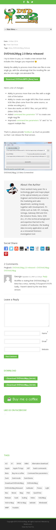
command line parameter (24, 114)
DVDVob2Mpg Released (14, 488)
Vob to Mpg (9, 503)
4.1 (12, 463)
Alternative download (40, 463)
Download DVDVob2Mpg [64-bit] (21, 378)
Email (44, 341)
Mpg (21, 493)
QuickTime (37, 493)
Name (44, 333)
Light (47, 488)
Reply (45, 276)
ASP (28, 468)
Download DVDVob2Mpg (14, 483)
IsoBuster (29, 488)
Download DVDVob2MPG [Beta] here (22, 79)
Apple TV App (18, 468)
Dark (7, 478)
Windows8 (43, 503)
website (32, 503)
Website (45, 349)
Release (27, 48)
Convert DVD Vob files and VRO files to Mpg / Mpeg (21, 16)
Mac (6, 493)
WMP (7, 508)
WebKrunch (28, 524)
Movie (14, 493)
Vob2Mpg (42, 498)
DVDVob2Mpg (18, 48)
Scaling (24, 498)
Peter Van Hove (12, 45)
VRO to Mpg (21, 503)
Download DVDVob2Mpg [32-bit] (21, 384)
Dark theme (28, 478)
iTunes (39, 488)
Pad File (31, 527)
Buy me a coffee (18, 473)
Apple (7, 468)
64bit (26, 463)
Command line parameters (38, 473)
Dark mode (16, 478)
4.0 (6, 463)
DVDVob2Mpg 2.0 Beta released (23, 53)
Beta (10, 48)
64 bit (19, 463)
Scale (16, 498)
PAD (28, 493)
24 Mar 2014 (13, 41)
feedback (28, 132)
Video (33, 498)
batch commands (39, 468)
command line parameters (27, 120)
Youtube (15, 508)
